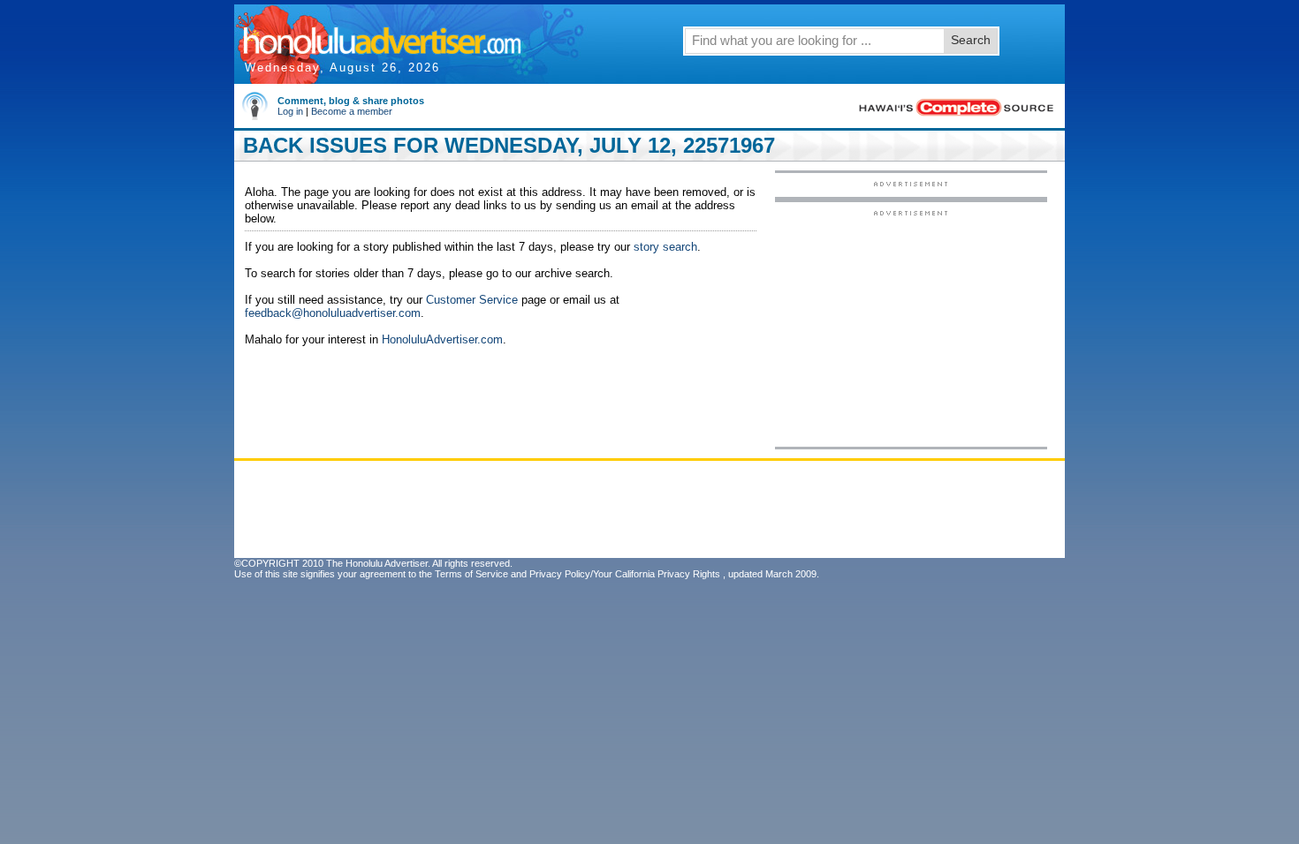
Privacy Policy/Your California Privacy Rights (624, 574)
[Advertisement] (911, 327)
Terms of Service (471, 574)
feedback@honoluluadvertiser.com (333, 313)
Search (971, 40)
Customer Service (472, 299)
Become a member (351, 111)
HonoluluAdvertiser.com (442, 339)
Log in (290, 111)
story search (665, 246)
